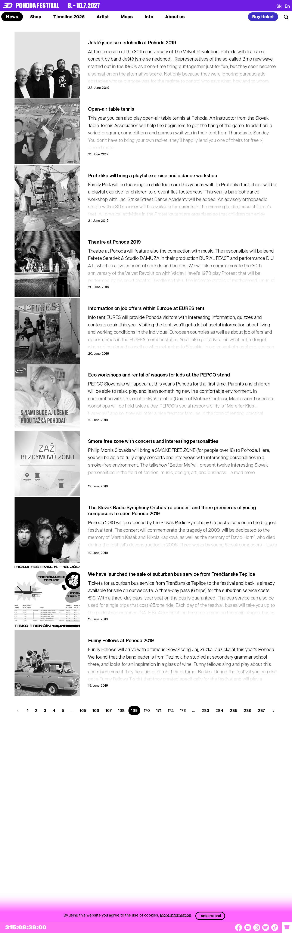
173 (183, 710)
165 (83, 710)
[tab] (35, 16)
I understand (210, 916)
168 (121, 710)
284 (219, 710)
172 (171, 710)
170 (147, 710)
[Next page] (272, 710)
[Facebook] (238, 927)
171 (158, 710)
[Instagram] (256, 927)
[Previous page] (19, 710)
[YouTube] (247, 927)
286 (247, 710)
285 (233, 710)
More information (175, 915)
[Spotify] (265, 927)
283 (205, 710)
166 (96, 710)
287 (261, 710)
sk (279, 6)
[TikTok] (274, 927)
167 (109, 710)
